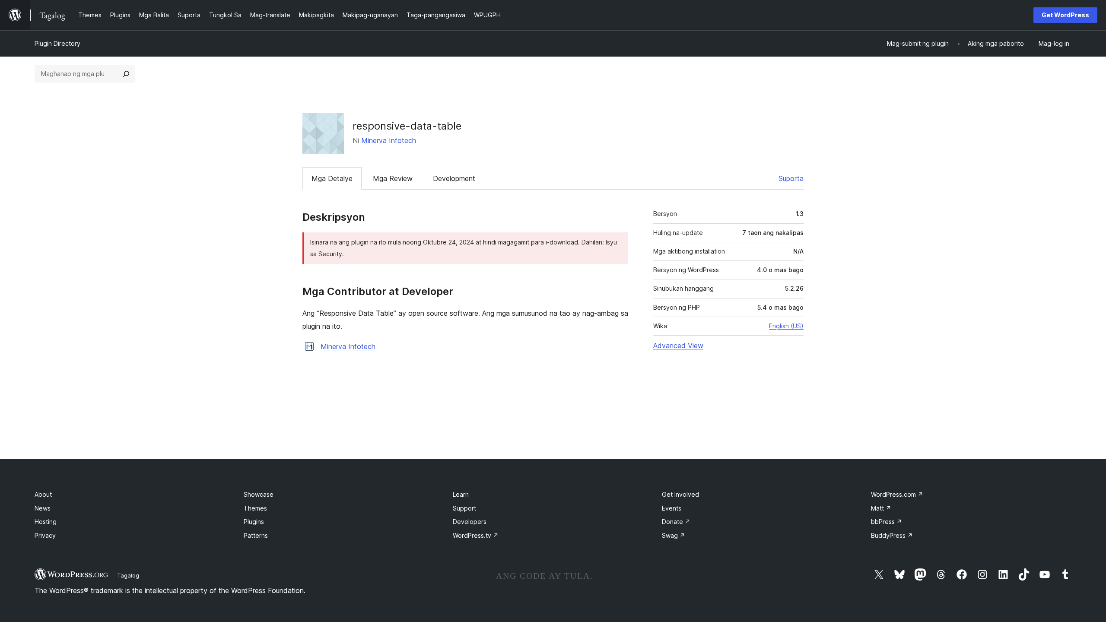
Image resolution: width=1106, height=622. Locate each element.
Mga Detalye (332, 178)
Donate (676, 521)
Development (454, 178)
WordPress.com (897, 494)
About (43, 494)
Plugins (254, 521)
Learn (461, 494)
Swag (673, 535)
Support (464, 508)
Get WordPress (1065, 15)
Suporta (791, 178)
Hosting (46, 521)
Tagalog (128, 575)
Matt (881, 508)
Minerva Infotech (388, 140)
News (43, 508)
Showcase (258, 494)
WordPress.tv (476, 535)
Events (671, 508)
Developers (469, 521)
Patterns (256, 535)
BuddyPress (892, 535)
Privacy (45, 535)
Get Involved (680, 494)
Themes (255, 508)
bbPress (886, 521)
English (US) (786, 326)
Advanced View (678, 345)
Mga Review (393, 178)
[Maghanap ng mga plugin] (126, 74)
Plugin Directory (57, 43)
